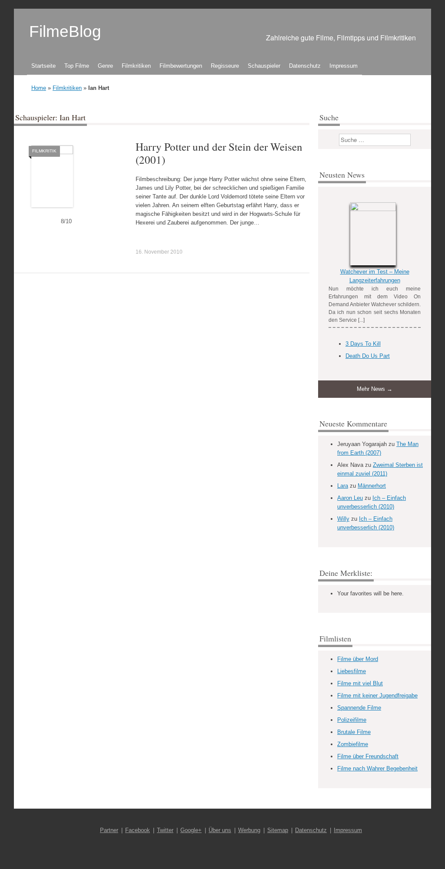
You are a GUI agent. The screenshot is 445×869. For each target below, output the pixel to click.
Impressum (343, 66)
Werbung (249, 830)
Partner (109, 830)
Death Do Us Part (367, 356)
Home (38, 88)
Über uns (220, 830)
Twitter (165, 830)
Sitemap (277, 830)
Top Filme (76, 66)
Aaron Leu (350, 498)
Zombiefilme (352, 744)
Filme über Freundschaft (368, 756)
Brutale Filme (354, 732)
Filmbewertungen (180, 66)
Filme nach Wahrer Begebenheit (377, 768)
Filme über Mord (357, 659)
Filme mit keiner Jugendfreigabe (377, 695)
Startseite (43, 66)
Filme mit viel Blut (360, 683)
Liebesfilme (351, 671)
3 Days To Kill (363, 343)
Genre (105, 66)
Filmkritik (44, 151)
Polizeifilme (351, 720)
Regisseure (225, 66)
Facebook (137, 830)
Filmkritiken (136, 66)
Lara (342, 485)
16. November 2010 (159, 252)
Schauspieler (264, 66)
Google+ (191, 830)
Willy (343, 518)
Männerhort (372, 485)
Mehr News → (374, 389)
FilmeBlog (65, 31)
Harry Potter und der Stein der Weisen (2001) (219, 153)
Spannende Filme (359, 707)
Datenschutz (305, 66)
